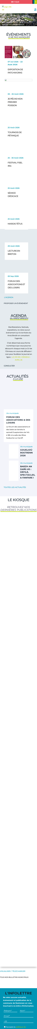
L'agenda (8, 297)
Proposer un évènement (16, 303)
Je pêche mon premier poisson (15, 102)
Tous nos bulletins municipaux (14, 977)
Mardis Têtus (15, 224)
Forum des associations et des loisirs (16, 284)
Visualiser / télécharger (12, 971)
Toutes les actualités (15, 487)
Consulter (9, 366)
